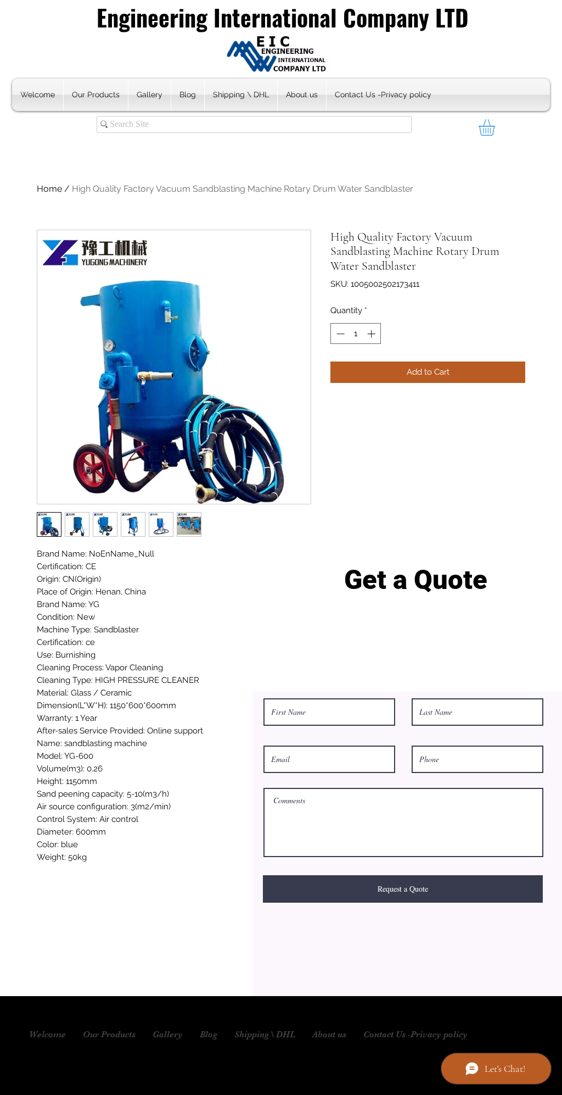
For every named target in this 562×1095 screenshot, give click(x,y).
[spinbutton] (356, 334)
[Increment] (372, 334)
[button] (496, 127)
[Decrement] (339, 334)
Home (49, 189)
